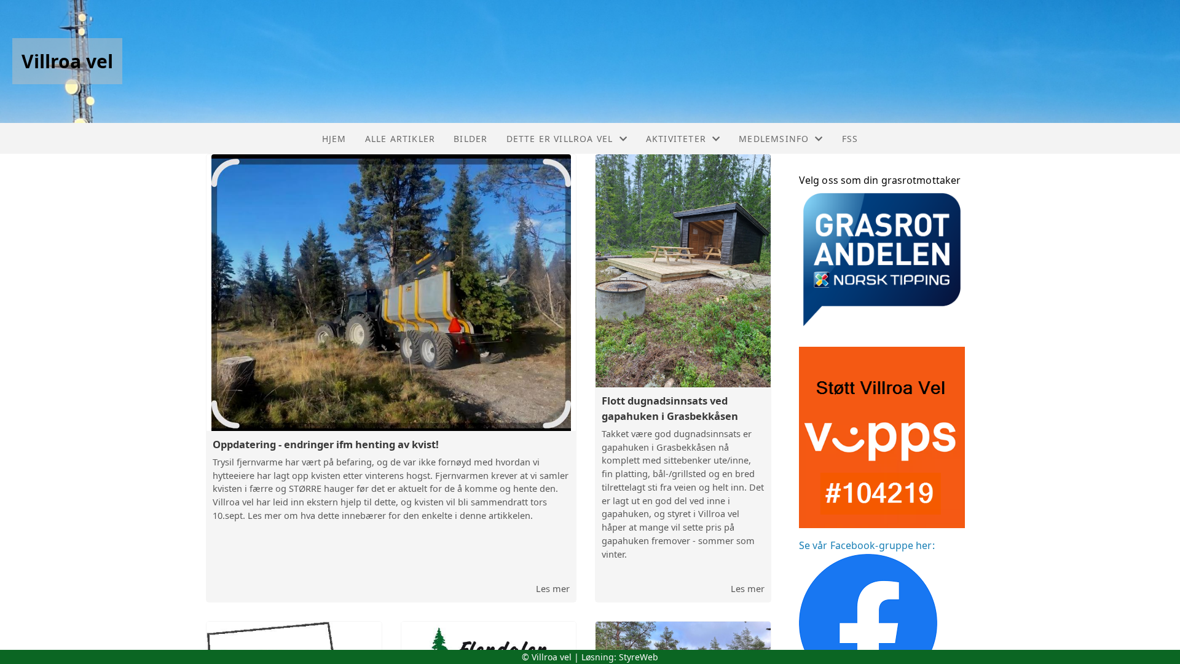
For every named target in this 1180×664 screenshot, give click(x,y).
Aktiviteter (676, 138)
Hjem (334, 138)
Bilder (470, 138)
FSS (850, 138)
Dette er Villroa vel (559, 138)
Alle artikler (400, 138)
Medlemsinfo (774, 138)
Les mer (553, 588)
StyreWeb (638, 657)
